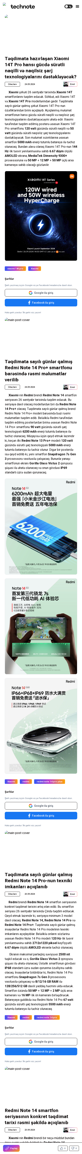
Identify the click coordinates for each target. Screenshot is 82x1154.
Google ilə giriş (43, 292)
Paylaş (13, 1148)
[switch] (68, 6)
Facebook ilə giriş (43, 302)
